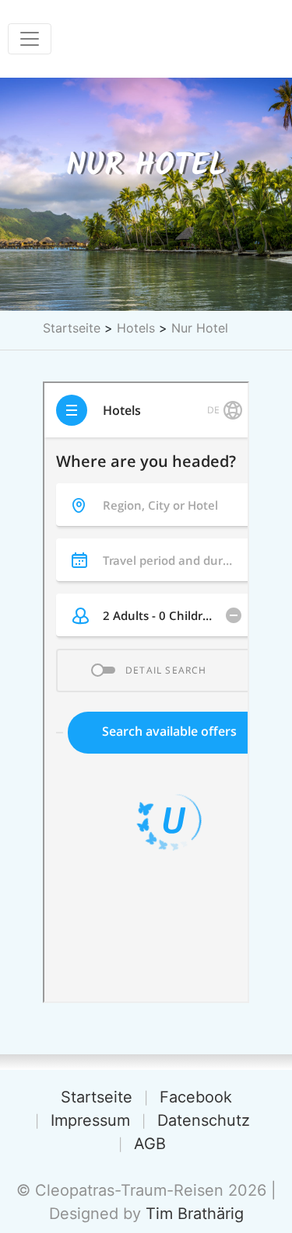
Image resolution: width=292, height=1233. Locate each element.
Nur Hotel (199, 328)
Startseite (71, 328)
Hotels (136, 328)
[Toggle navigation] (29, 38)
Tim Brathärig (195, 1213)
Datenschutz (203, 1120)
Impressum (90, 1120)
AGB (150, 1143)
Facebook (196, 1097)
